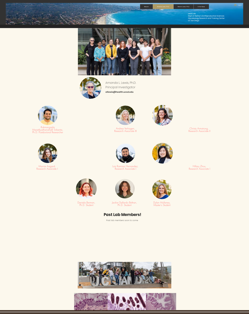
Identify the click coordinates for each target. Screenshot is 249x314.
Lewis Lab (192, 13)
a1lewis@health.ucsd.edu (119, 91)
